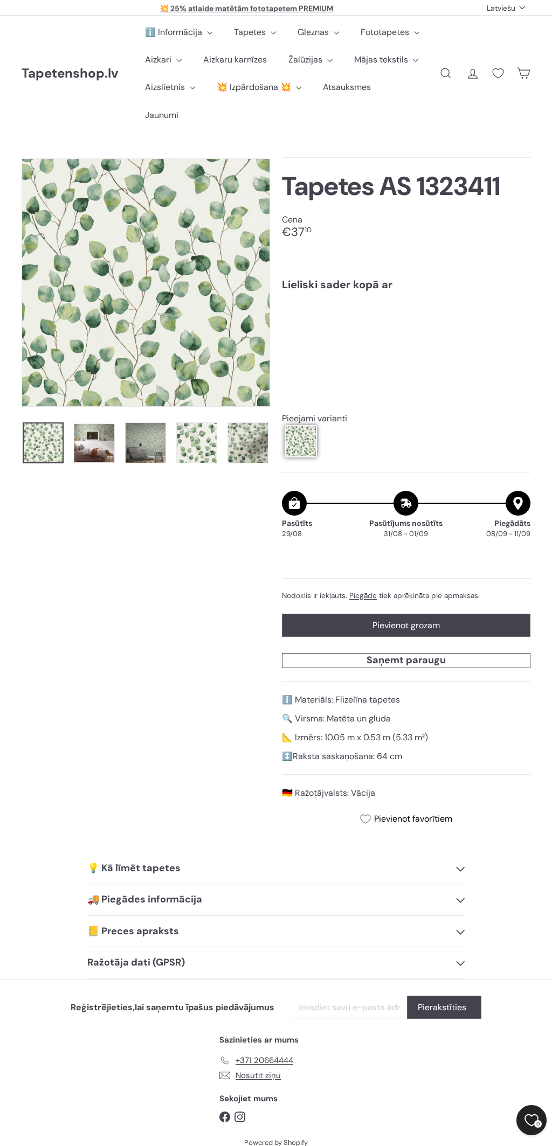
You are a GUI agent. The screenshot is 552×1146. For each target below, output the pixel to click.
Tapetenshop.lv (70, 73)
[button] (301, 441)
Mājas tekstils (382, 59)
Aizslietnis (166, 87)
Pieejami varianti (314, 418)
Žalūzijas (306, 59)
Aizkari (159, 59)
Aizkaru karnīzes (235, 59)
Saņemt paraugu (406, 660)
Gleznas (314, 32)
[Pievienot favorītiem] (516, 321)
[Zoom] (146, 282)
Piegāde (363, 595)
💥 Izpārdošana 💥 (255, 87)
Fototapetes (386, 32)
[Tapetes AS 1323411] (406, 336)
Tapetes (251, 32)
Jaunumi (161, 115)
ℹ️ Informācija (174, 32)
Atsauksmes (347, 87)
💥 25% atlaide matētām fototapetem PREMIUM (246, 7)
